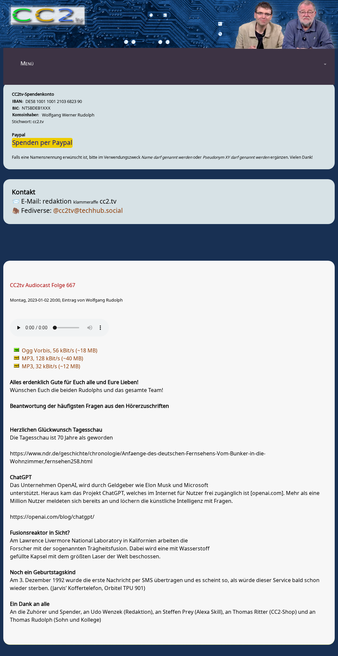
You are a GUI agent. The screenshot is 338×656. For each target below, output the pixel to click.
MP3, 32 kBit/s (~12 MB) (51, 367)
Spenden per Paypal (42, 143)
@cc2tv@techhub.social (88, 210)
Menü (27, 63)
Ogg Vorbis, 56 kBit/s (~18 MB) (59, 351)
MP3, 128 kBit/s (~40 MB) (52, 359)
